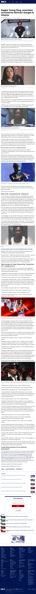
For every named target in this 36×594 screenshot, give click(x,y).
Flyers (2, 564)
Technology (2, 576)
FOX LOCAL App (12, 572)
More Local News (3, 554)
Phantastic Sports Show (4, 561)
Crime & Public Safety (10, 469)
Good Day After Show (22, 549)
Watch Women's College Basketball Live (31, 582)
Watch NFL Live (30, 573)
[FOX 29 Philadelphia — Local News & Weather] (4, 2)
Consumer (2, 573)
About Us (21, 570)
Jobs (19, 579)
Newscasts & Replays (13, 562)
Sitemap (20, 580)
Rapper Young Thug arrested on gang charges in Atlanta (10, 127)
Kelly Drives (29, 565)
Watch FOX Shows (21, 565)
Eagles (2, 563)
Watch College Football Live (31, 574)
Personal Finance (3, 575)
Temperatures (12, 554)
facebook (28, 589)
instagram (31, 589)
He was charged (8, 458)
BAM (28, 562)
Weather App (12, 556)
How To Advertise (21, 576)
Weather (11, 548)
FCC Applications (21, 575)
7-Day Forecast (12, 549)
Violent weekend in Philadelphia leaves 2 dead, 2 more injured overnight (18, 526)
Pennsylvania (3, 551)
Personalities (21, 577)
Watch (11, 560)
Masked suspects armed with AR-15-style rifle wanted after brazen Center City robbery (13, 475)
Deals (2, 574)
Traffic (20, 552)
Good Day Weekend (22, 550)
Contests (20, 561)
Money (2, 570)
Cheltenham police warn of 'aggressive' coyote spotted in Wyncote (17, 516)
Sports (2, 560)
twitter (29, 589)
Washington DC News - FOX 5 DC (13, 577)
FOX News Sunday (3, 557)
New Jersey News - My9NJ (12, 573)
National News (3, 555)
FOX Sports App (3, 568)
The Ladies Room (30, 567)
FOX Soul (11, 566)
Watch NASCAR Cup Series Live (31, 577)
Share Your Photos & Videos (22, 567)
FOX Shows (20, 562)
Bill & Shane (29, 564)
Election (29, 549)
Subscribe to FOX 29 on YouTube (17, 535)
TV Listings (20, 578)
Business (2, 572)
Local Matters (12, 568)
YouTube (11, 567)
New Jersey (2, 552)
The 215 (29, 566)
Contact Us (20, 573)
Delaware (2, 553)
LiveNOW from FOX (13, 563)
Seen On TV (20, 555)
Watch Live (20, 553)
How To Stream (12, 561)
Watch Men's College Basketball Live (31, 580)
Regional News (13, 570)
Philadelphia (2, 550)
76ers (2, 566)
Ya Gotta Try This (21, 554)
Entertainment (19, 469)
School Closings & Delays (12, 551)
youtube (33, 589)
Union (2, 567)
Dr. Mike (20, 557)
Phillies (2, 565)
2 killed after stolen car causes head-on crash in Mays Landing (16, 523)
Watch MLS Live (30, 584)
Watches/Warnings (12, 555)
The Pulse (29, 568)
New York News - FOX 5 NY (13, 575)
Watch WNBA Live (30, 583)
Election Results (30, 550)
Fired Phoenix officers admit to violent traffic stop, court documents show (11, 479)
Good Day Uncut (21, 556)
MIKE (29, 561)
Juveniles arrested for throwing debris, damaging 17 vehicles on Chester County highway (13, 483)
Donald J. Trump (30, 551)
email (34, 589)
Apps (19, 572)
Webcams (11, 565)
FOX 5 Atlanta (2, 18)
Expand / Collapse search (34, 2)
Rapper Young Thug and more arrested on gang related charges (11, 39)
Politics (29, 548)
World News (3, 556)
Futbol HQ (2, 562)
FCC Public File (21, 574)
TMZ (19, 564)
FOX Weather (12, 552)
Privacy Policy (19, 510)
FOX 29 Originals (31, 560)
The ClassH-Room (21, 563)
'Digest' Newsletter (21, 551)
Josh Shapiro (30, 552)
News (6, 18)
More (21, 1)
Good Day (21, 548)
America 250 (3, 549)
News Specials (12, 564)
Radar (11, 553)
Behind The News (30, 563)
